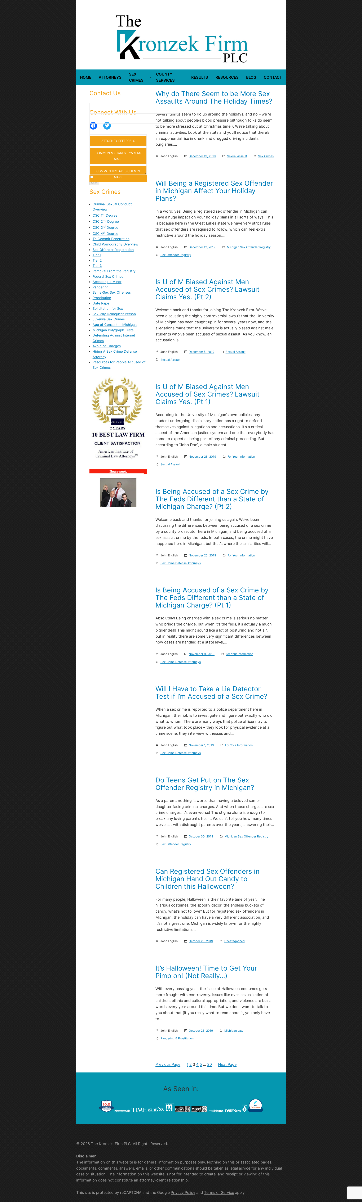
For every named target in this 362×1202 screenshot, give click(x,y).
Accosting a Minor (107, 282)
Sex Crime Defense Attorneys (180, 563)
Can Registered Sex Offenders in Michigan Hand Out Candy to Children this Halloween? (207, 879)
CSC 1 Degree (105, 215)
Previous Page (167, 1064)
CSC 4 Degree (105, 233)
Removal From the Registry (114, 271)
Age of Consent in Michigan (115, 324)
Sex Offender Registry (175, 255)
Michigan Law (233, 1030)
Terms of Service (219, 1192)
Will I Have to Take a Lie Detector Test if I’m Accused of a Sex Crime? (211, 692)
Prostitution (102, 298)
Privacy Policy (183, 1192)
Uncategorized (234, 941)
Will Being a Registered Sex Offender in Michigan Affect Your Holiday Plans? (214, 191)
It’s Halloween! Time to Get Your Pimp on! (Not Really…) (206, 972)
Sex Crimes (266, 156)
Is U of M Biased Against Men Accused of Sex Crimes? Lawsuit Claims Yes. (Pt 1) (207, 394)
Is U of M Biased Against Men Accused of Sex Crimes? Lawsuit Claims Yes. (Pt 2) (207, 289)
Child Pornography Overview (115, 244)
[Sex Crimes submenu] (151, 77)
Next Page (227, 1064)
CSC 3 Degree (105, 227)
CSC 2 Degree (106, 221)
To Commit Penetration (111, 239)
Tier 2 (97, 260)
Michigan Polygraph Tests (113, 330)
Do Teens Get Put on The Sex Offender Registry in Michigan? (204, 783)
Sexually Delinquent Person (114, 314)
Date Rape (101, 303)
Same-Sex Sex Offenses (112, 292)
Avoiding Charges (107, 346)
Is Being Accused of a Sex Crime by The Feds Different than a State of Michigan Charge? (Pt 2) (212, 499)
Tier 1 (97, 255)
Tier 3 (97, 265)
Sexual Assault (237, 156)
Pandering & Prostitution (177, 1038)
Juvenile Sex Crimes (109, 319)
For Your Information (241, 456)
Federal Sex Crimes (108, 276)
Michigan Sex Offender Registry (249, 247)
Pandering (101, 287)
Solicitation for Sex (108, 308)
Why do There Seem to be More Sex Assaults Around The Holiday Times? (213, 97)
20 (209, 1064)
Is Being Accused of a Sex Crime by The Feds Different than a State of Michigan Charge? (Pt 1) (212, 597)
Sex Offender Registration (113, 250)
